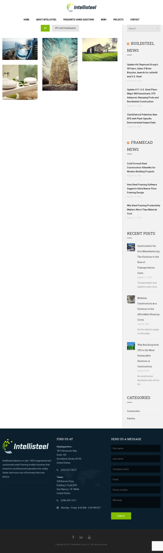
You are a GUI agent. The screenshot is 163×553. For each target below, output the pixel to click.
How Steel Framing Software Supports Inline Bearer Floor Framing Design (142, 188)
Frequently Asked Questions (78, 19)
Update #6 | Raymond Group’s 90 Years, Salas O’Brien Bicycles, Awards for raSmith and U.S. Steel (142, 70)
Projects (118, 19)
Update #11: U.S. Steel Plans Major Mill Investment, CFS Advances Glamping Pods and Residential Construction (143, 95)
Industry (131, 418)
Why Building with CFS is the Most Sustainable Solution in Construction (148, 355)
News (103, 19)
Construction (133, 411)
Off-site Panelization (65, 28)
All (45, 28)
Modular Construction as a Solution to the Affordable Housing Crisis (148, 309)
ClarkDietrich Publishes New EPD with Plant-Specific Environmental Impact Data (142, 118)
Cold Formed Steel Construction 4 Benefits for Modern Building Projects (141, 167)
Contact (134, 19)
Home (26, 19)
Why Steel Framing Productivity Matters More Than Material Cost (143, 209)
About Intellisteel (46, 19)
